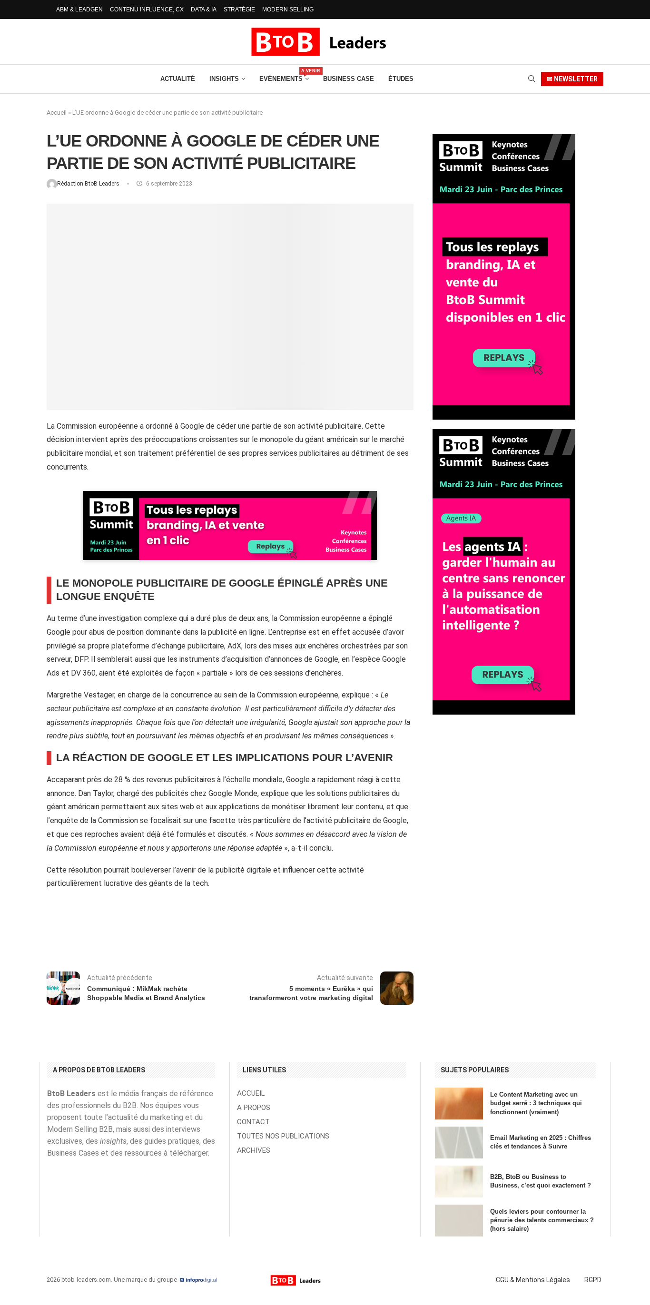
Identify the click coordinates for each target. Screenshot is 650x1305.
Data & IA (204, 9)
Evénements (284, 75)
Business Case (348, 78)
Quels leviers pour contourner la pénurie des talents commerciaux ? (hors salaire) (542, 1220)
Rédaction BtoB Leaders (89, 183)
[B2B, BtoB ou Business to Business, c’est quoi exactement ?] (459, 1181)
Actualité (177, 78)
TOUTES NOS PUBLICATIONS (283, 1136)
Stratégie (239, 9)
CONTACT (253, 1122)
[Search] (531, 79)
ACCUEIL (251, 1093)
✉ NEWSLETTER (572, 79)
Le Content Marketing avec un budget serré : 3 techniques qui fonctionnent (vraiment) (536, 1103)
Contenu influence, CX (147, 9)
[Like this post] (129, 934)
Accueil (57, 112)
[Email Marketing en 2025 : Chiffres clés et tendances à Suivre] (459, 1142)
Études (401, 78)
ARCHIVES (253, 1150)
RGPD (592, 1280)
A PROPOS (253, 1107)
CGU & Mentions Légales (533, 1280)
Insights (224, 78)
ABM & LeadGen (79, 9)
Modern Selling (288, 9)
